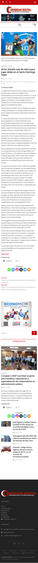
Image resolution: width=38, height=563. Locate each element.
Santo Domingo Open (26, 81)
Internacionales (6, 508)
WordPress (32, 557)
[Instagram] (17, 269)
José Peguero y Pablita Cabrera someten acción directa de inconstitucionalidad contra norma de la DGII (24, 425)
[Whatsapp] (9, 269)
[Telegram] (25, 269)
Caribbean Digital (6, 557)
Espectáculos (5, 510)
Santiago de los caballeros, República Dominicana (18, 529)
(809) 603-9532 (8, 532)
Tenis (10, 66)
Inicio (3, 506)
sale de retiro (16, 81)
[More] (29, 269)
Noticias (3, 373)
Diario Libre (5, 254)
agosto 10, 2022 (6, 78)
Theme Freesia (24, 557)
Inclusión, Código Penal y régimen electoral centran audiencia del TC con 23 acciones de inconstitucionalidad (23, 452)
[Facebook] (13, 269)
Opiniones (4, 515)
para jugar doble (7, 81)
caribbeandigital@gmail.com (13, 535)
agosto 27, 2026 (6, 387)
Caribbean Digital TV (10, 519)
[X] (21, 269)
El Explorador (5, 517)
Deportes (4, 66)
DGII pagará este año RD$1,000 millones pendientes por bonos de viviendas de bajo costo (25, 438)
